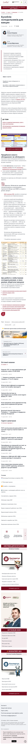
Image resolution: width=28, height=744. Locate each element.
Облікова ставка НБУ (6, 500)
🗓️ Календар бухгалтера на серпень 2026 (12, 478)
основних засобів (7, 167)
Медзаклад (14, 12)
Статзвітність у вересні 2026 (8, 496)
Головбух (3, 12)
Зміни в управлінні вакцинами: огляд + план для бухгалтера (13, 123)
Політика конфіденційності (8, 715)
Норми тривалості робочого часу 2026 (11, 508)
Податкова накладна (7, 641)
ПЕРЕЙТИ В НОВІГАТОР (14, 149)
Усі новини (3, 364)
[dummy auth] (21, 2)
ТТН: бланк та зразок (7, 646)
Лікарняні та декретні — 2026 (8, 581)
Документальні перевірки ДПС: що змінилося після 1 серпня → (14, 8)
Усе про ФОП (5, 638)
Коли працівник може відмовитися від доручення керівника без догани (13, 403)
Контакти (3, 705)
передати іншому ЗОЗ (8, 292)
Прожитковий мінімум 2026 (8, 512)
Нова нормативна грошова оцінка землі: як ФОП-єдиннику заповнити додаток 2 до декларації (12, 466)
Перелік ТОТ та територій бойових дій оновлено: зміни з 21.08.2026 (13, 370)
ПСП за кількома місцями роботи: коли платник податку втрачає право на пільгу (14, 429)
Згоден (14, 741)
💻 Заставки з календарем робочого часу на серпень (13, 491)
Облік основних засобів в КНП (18, 321)
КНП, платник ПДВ (9, 194)
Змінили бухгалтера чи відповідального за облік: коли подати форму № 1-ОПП (13, 394)
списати (4, 294)
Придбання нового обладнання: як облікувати (11, 82)
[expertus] (15, 2)
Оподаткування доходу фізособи (18, 536)
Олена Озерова (12, 33)
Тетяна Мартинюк (13, 43)
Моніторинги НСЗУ (6, 681)
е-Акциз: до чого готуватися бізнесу (10, 584)
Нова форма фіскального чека (9, 573)
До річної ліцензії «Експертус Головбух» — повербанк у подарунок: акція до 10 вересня (13, 412)
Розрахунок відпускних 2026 (8, 635)
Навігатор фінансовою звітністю (7, 536)
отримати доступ (14, 588)
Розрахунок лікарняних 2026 (8, 633)
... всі (14, 324)
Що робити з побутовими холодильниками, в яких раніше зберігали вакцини (14, 85)
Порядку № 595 (20, 99)
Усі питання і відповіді (6, 423)
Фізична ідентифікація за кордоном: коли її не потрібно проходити (13, 386)
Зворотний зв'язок (6, 708)
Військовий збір (6, 643)
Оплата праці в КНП (6, 689)
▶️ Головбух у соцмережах (8, 486)
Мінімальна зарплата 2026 (8, 516)
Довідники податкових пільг (9, 504)
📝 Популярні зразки (7, 482)
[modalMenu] (25, 2)
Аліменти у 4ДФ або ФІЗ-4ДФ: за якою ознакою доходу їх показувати (13, 457)
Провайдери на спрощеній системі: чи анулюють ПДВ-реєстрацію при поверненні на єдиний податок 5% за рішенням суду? (13, 448)
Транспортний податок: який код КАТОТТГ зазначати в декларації (12, 438)
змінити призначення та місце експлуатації (14, 291)
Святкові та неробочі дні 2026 (9, 520)
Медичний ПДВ (5, 678)
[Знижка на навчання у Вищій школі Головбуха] (14, 334)
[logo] (6, 2)
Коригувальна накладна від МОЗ (9, 686)
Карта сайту (4, 710)
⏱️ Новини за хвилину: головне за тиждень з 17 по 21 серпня (12, 378)
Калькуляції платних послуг (8, 684)
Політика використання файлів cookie (12, 713)
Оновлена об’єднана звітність (9, 576)
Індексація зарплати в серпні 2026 (10, 579)
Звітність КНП (8, 324)
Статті (8, 12)
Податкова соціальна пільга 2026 (10, 524)
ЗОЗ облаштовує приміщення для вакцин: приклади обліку (13, 127)
